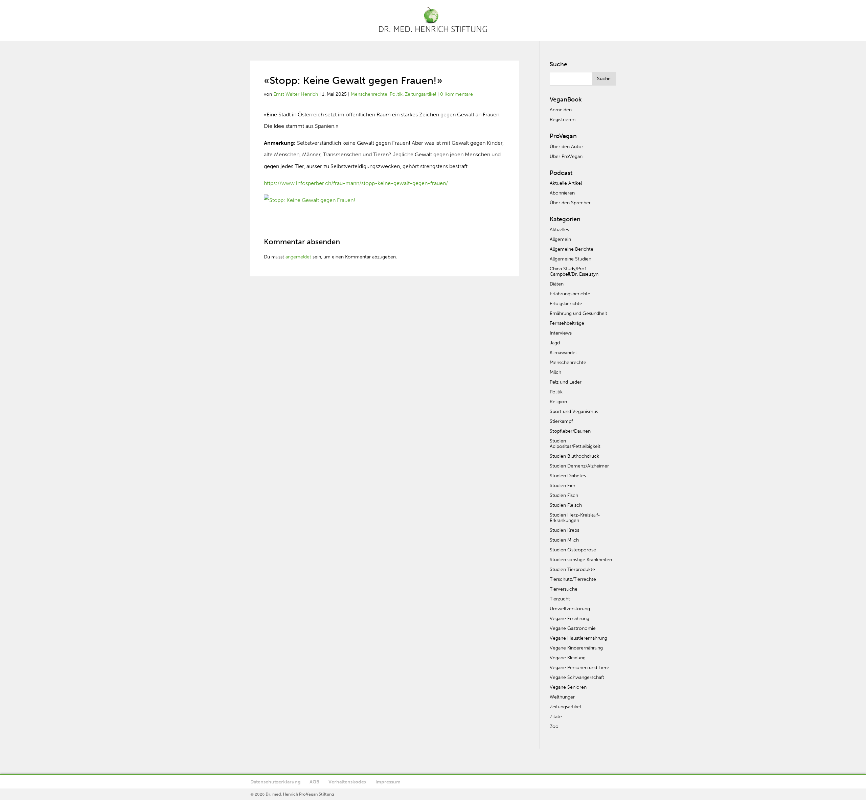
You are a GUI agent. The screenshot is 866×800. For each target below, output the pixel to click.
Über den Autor (566, 147)
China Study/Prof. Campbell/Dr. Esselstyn (574, 271)
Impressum (388, 782)
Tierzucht (560, 599)
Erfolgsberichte (566, 303)
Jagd (555, 343)
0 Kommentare (456, 94)
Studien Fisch (564, 495)
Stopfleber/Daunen (570, 431)
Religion (558, 402)
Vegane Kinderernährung (576, 648)
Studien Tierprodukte (572, 569)
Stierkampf (561, 421)
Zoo (554, 726)
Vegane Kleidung (568, 658)
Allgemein (560, 239)
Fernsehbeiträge (567, 323)
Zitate (556, 716)
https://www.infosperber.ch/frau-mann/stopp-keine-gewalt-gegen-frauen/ (356, 183)
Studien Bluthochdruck (574, 456)
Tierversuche (563, 589)
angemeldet (298, 257)
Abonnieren (562, 193)
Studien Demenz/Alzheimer (579, 466)
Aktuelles (559, 229)
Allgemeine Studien (570, 259)
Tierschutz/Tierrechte (573, 579)
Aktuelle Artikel (566, 183)
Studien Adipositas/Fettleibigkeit (575, 443)
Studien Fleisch (566, 505)
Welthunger (562, 697)
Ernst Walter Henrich (295, 94)
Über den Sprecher (570, 203)
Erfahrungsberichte (570, 294)
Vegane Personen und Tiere (579, 667)
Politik (396, 94)
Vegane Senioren (568, 687)
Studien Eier (562, 485)
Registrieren (562, 119)
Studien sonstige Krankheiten (581, 560)
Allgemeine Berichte (571, 249)
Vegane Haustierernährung (578, 638)
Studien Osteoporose (573, 550)
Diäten (557, 284)
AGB (314, 782)
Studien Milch (564, 540)
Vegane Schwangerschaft (577, 677)
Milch (555, 372)
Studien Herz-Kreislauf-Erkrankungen (575, 517)
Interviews (561, 333)
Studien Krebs (564, 530)
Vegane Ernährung (569, 618)
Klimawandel (563, 353)
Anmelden (561, 110)
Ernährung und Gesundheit (578, 313)
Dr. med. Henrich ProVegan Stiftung (300, 794)
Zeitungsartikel (420, 94)
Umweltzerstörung (570, 609)
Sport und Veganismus (574, 411)
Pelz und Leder (566, 382)
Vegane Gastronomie (573, 628)
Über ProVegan (566, 156)
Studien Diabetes (568, 476)
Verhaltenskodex (347, 782)
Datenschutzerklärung (275, 782)
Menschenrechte (369, 94)
